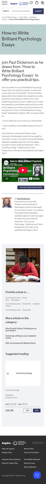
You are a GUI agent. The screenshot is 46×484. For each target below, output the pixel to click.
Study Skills (23, 17)
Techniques (15, 300)
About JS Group (29, 463)
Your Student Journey (9, 17)
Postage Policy (7, 452)
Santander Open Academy (11, 459)
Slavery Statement (30, 467)
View (27, 410)
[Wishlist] (31, 2)
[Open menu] (4, 3)
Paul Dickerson (23, 199)
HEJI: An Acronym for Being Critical (20, 343)
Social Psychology (12, 390)
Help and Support (8, 449)
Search (6, 11)
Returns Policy (29, 449)
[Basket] (37, 2)
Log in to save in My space (31, 187)
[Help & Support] (42, 2)
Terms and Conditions (31, 452)
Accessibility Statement (32, 459)
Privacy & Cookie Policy (10, 463)
